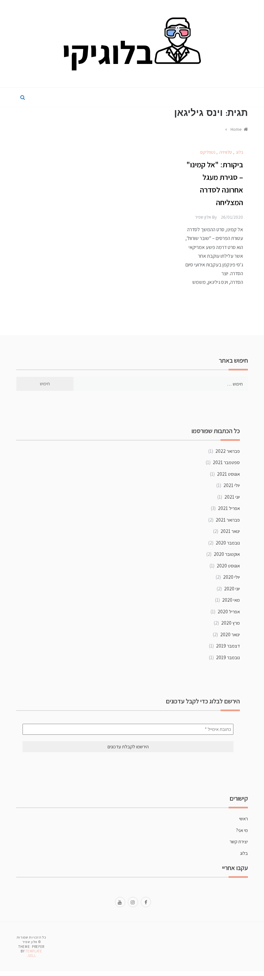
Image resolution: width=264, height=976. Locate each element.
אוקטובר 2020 (227, 554)
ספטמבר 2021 (226, 462)
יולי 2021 (231, 485)
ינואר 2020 (230, 634)
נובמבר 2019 (228, 657)
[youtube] (120, 901)
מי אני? (242, 830)
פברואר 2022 (227, 451)
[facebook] (146, 901)
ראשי (243, 818)
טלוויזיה (225, 152)
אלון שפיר (203, 217)
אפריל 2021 (229, 508)
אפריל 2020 (229, 611)
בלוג (239, 152)
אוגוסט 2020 (228, 566)
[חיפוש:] (161, 384)
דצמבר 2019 (228, 646)
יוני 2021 (232, 497)
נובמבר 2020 (228, 543)
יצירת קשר (239, 841)
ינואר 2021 (230, 531)
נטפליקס (207, 152)
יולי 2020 (231, 577)
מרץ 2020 (230, 623)
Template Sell (33, 953)
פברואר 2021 (228, 520)
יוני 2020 (232, 589)
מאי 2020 (231, 600)
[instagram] (133, 901)
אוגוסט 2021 (228, 474)
